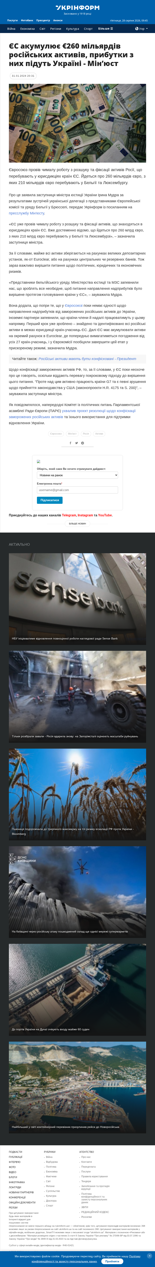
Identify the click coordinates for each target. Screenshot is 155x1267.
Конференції (17, 1197)
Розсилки (86, 1217)
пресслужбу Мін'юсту (26, 213)
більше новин (77, 523)
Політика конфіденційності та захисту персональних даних (94, 1198)
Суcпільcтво (53, 1191)
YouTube (105, 515)
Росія (86, 433)
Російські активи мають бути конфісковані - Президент (87, 359)
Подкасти (15, 1152)
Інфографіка (17, 1182)
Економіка (27, 29)
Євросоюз (56, 433)
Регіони (55, 29)
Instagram (85, 515)
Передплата (88, 1166)
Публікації (15, 1157)
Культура (72, 29)
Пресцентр (43, 20)
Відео (12, 1172)
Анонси (58, 20)
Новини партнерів (21, 1192)
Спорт (88, 29)
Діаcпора (51, 1200)
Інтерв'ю (14, 1162)
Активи (99, 433)
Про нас (86, 1157)
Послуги (12, 20)
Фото (12, 1167)
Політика (51, 1166)
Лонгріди (15, 1187)
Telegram (69, 515)
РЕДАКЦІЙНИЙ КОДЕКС (95, 1212)
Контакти (86, 1161)
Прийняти (112, 1261)
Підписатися (50, 500)
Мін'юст (72, 433)
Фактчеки (51, 1176)
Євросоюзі (74, 306)
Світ (42, 29)
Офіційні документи (22, 1202)
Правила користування (94, 1176)
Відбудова (52, 1161)
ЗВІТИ (84, 1207)
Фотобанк (27, 20)
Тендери (86, 1181)
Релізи (13, 1207)
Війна (11, 29)
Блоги (13, 1177)
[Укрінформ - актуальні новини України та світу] (77, 7)
